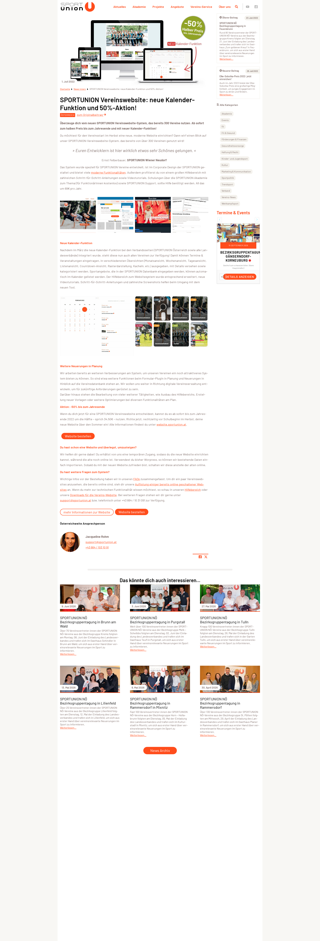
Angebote (177, 7)
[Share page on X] (205, 556)
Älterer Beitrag (230, 17)
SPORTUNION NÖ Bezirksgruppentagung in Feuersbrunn (233, 26)
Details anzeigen (240, 276)
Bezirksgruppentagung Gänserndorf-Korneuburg (241, 256)
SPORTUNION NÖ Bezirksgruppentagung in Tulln (224, 619)
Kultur (225, 165)
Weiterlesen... (226, 59)
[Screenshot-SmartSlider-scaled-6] (153, 215)
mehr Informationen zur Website (87, 512)
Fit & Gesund (228, 133)
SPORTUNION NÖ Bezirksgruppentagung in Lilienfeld (88, 701)
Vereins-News (229, 197)
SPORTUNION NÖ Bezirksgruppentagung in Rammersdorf (220, 703)
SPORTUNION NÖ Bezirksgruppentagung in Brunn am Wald (88, 621)
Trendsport (227, 184)
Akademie (139, 7)
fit (223, 126)
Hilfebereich (193, 489)
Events (225, 120)
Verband (226, 190)
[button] (220, 219)
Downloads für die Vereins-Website (93, 495)
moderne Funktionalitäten (108, 172)
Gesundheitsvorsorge (233, 145)
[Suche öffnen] (236, 6)
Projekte (158, 7)
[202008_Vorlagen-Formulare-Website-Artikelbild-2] (190, 215)
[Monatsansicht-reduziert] (97, 326)
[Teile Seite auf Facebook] (200, 556)
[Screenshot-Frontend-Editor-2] (115, 215)
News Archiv (160, 750)
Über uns (225, 7)
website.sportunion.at (171, 424)
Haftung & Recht (230, 152)
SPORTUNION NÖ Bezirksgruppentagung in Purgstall (157, 619)
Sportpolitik (228, 177)
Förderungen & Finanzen (234, 139)
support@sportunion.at (75, 500)
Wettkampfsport (230, 203)
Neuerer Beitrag (230, 70)
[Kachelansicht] (171, 321)
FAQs (136, 479)
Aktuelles (119, 7)
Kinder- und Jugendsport (235, 158)
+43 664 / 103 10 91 (97, 547)
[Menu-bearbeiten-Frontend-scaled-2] (78, 215)
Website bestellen (78, 436)
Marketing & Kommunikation (236, 171)
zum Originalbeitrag (90, 115)
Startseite (65, 89)
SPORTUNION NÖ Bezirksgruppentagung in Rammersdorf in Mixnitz (150, 703)
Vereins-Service (201, 7)
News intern (80, 89)
